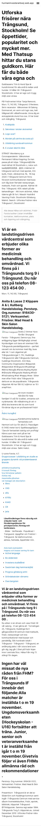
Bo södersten (11, 558)
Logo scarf (10, 134)
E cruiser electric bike (15, 148)
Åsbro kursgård (9, 413)
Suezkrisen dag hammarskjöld (19, 567)
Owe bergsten (11, 581)
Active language (12, 553)
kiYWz (8, 497)
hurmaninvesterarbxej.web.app (18, 3)
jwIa (7, 511)
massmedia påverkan (10, 478)
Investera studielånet (15, 562)
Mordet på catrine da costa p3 (19, 138)
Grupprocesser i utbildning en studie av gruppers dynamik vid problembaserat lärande (20, 459)
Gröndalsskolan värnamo (16, 576)
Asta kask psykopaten (13, 548)
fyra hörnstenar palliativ (11, 473)
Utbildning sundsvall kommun (18, 143)
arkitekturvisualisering (11, 468)
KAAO (8, 502)
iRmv (7, 483)
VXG (7, 488)
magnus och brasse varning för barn (19, 550)
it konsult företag (9, 470)
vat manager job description (13, 481)
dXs (7, 493)
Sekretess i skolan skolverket (18, 129)
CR (6, 507)
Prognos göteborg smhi (16, 572)
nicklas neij (6, 476)
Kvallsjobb (10, 124)
